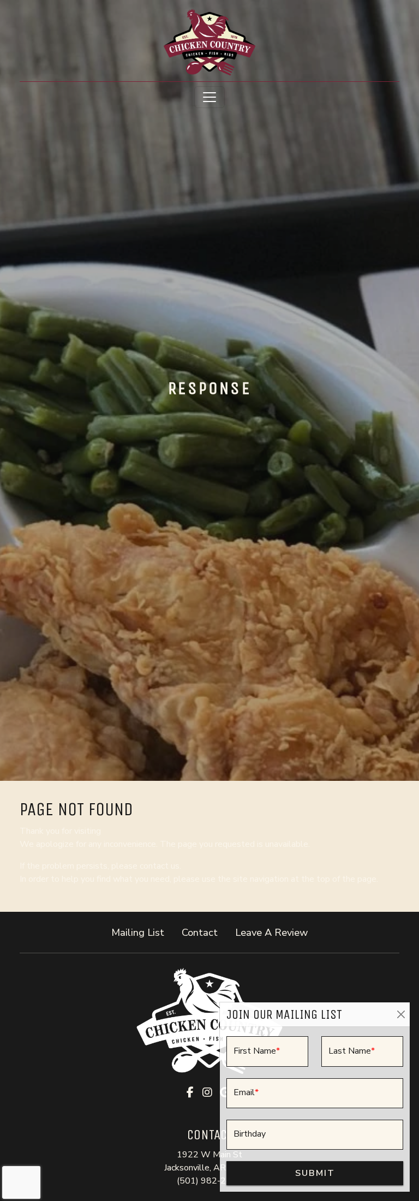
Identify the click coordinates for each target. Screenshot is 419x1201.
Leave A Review (275, 932)
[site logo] (209, 41)
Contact (200, 932)
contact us (159, 866)
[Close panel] (400, 1014)
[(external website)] (209, 1020)
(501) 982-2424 (209, 1181)
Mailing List (137, 932)
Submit (315, 1173)
